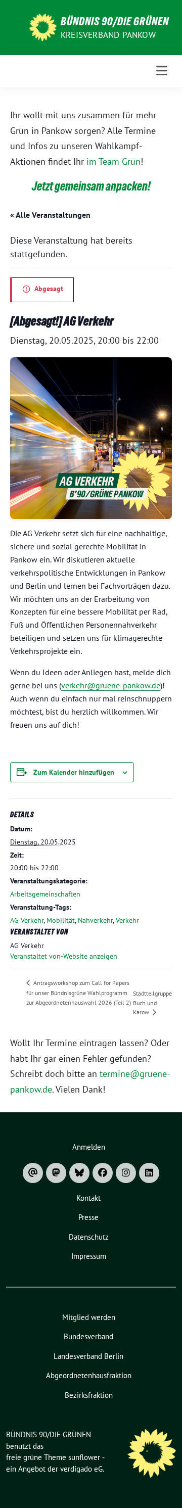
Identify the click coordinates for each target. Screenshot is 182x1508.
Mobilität (61, 920)
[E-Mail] (33, 1173)
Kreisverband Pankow (108, 34)
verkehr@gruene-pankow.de (110, 685)
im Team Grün (113, 161)
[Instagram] (126, 1173)
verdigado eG (81, 1469)
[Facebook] (103, 1173)
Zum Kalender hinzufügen (73, 772)
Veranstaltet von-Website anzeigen (63, 956)
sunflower (84, 1457)
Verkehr (127, 920)
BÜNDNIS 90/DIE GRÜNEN (115, 21)
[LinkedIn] (149, 1173)
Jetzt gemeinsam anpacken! (91, 186)
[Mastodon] (56, 1173)
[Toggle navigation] (162, 71)
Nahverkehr (95, 920)
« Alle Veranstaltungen (50, 215)
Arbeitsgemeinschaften (45, 894)
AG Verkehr (26, 920)
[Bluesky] (79, 1173)
